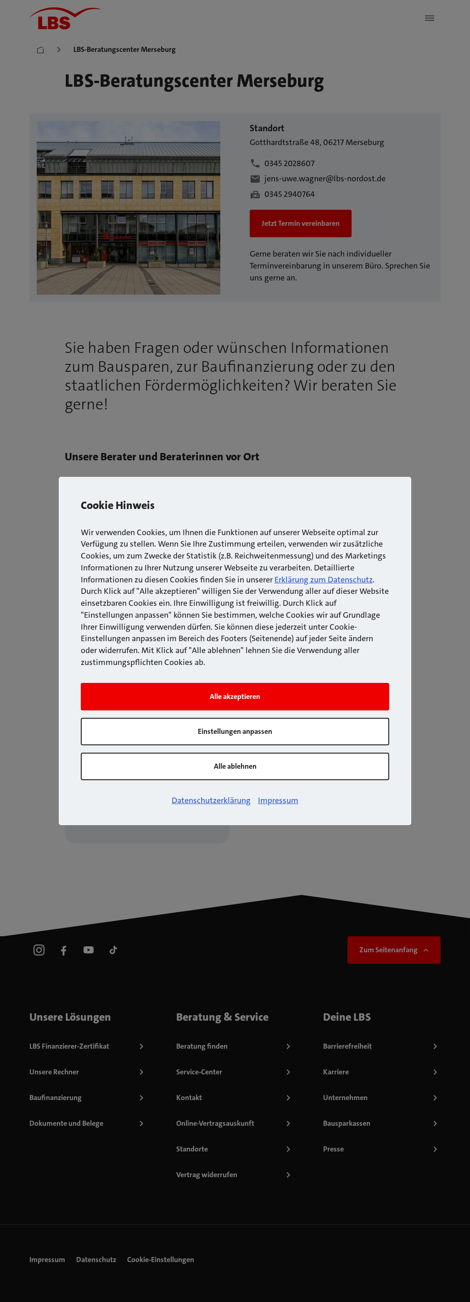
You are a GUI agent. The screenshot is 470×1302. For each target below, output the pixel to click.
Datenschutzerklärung (211, 800)
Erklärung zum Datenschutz (323, 579)
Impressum (278, 800)
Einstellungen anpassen (235, 731)
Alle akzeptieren (235, 696)
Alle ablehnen (235, 766)
